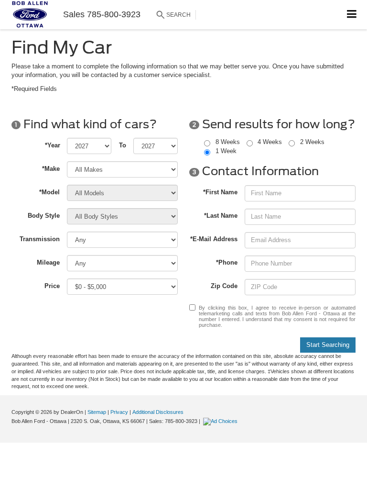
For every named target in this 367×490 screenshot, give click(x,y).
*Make (51, 168)
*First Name (220, 192)
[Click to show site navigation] (352, 14)
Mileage (48, 262)
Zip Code (224, 286)
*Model (49, 192)
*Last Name (220, 215)
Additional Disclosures (158, 412)
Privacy (119, 412)
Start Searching (327, 344)
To (122, 145)
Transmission (40, 239)
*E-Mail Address (213, 239)
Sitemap (96, 412)
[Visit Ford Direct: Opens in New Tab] (221, 421)
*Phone (226, 262)
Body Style (44, 215)
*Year (52, 145)
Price (52, 286)
